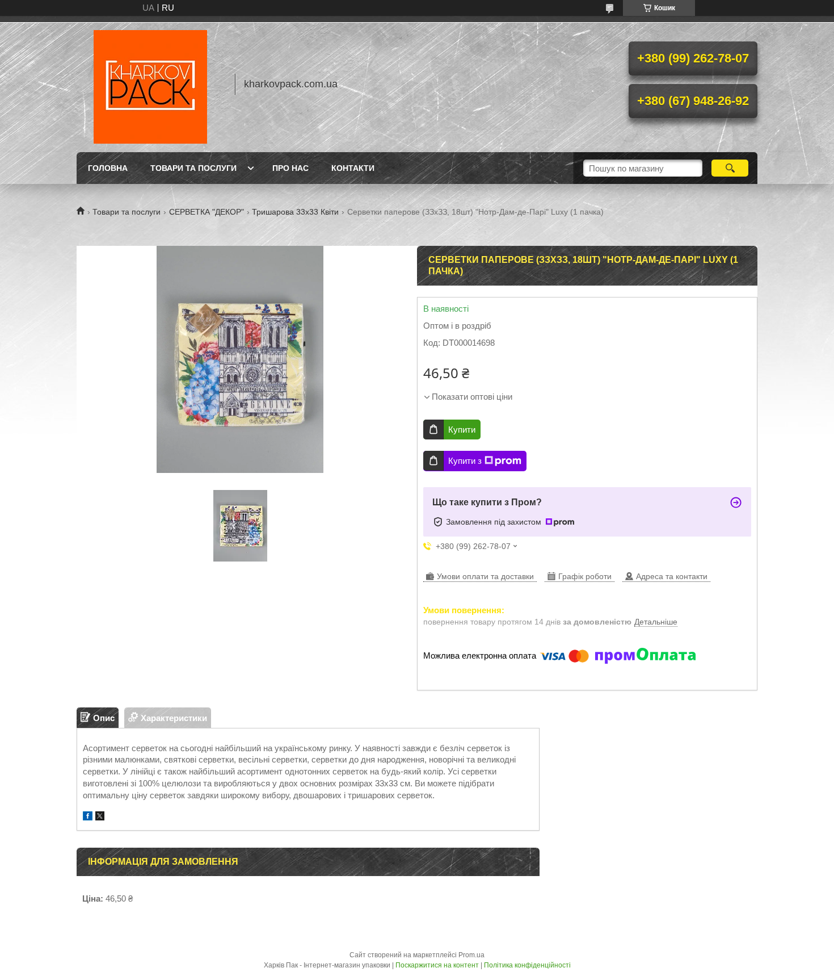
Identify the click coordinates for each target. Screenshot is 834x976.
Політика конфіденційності (527, 965)
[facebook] (87, 817)
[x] (99, 817)
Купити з (465, 461)
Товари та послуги (193, 168)
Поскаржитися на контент (437, 965)
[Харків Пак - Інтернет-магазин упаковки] (150, 84)
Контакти (352, 168)
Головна (108, 168)
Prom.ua (471, 955)
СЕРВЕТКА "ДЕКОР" (206, 211)
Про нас (290, 168)
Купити (461, 429)
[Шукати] (729, 168)
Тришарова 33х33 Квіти (295, 211)
